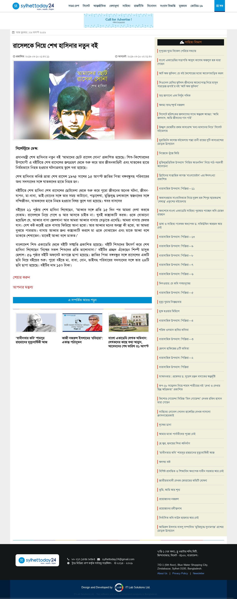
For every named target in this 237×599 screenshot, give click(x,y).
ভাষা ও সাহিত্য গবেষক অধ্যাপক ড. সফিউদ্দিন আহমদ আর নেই (189, 226)
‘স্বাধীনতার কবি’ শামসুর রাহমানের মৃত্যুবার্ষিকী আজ (31, 340)
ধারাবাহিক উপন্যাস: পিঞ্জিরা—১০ (177, 237)
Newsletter (198, 573)
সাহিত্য (126, 6)
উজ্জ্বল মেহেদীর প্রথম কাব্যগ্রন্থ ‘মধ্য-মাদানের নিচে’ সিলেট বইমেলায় (189, 129)
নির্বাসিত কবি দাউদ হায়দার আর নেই (179, 518)
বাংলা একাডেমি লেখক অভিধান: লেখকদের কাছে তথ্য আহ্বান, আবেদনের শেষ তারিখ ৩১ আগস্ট (128, 342)
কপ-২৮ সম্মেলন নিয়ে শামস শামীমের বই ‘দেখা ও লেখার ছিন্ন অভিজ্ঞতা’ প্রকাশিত (188, 387)
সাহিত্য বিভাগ (193, 42)
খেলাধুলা (114, 6)
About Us (162, 573)
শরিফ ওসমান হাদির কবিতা (174, 330)
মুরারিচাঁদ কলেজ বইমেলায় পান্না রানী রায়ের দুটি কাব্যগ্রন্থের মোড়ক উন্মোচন (190, 142)
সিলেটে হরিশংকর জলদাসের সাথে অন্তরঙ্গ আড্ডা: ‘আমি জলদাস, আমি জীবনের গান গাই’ (187, 116)
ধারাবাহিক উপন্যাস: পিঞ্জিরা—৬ (176, 274)
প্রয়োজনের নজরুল (169, 499)
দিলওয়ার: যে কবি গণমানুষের (174, 283)
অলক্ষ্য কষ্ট (164, 462)
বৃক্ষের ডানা (165, 425)
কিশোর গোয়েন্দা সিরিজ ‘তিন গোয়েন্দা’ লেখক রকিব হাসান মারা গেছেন (189, 400)
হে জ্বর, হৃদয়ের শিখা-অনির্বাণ (174, 443)
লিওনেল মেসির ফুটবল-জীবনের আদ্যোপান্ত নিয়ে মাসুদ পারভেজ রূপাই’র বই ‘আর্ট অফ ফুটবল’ (187, 84)
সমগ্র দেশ (74, 6)
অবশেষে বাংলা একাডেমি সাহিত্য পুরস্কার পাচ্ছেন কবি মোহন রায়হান (190, 212)
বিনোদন (151, 6)
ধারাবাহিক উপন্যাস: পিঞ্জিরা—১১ (177, 188)
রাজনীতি (138, 6)
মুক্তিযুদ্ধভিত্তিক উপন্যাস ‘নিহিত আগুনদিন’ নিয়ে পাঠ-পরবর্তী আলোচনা (190, 164)
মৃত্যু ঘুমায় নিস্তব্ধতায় (170, 302)
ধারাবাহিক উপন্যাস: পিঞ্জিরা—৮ (176, 255)
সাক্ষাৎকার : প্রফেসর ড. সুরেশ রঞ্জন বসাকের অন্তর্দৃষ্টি (187, 376)
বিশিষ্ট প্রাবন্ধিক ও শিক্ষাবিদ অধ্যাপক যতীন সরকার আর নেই (191, 471)
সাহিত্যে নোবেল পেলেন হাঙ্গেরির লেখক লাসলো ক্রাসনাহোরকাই (184, 413)
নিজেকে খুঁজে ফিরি (169, 153)
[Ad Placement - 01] (118, 20)
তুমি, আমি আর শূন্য (169, 490)
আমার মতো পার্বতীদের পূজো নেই (177, 434)
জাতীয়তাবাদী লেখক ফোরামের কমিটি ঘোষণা (183, 480)
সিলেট (86, 6)
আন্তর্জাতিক (100, 6)
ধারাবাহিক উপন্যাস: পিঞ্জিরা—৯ (176, 246)
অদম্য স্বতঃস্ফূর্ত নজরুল (172, 105)
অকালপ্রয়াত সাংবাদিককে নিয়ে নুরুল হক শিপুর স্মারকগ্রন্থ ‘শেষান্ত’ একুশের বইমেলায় (189, 199)
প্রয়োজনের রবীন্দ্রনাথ (170, 508)
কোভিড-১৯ (197, 6)
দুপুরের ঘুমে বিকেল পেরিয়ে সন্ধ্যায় (177, 51)
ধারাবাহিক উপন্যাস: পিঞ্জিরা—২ (176, 358)
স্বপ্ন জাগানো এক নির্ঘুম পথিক (175, 95)
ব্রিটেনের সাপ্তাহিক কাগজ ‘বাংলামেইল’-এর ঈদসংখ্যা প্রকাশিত (186, 177)
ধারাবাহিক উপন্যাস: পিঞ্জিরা (174, 367)
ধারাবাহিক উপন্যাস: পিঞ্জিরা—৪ (176, 321)
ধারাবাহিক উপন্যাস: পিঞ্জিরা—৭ (176, 265)
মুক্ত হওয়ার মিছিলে (169, 311)
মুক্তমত (183, 6)
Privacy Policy (180, 573)
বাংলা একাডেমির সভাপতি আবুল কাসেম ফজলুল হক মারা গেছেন (189, 62)
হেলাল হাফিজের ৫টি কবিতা (174, 348)
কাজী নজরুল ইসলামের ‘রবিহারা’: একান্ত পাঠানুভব (82, 340)
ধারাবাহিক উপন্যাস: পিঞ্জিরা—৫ (176, 293)
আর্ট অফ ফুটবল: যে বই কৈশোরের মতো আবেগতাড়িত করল (191, 73)
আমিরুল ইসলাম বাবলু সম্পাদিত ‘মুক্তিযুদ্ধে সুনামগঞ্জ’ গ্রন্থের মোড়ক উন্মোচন (190, 529)
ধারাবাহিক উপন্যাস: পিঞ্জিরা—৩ (176, 339)
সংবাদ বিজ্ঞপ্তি (167, 6)
